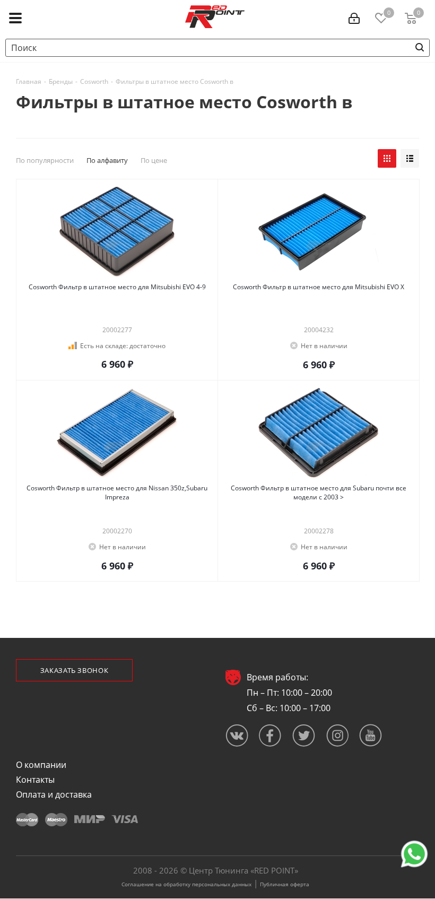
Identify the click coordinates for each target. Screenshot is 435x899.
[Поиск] (419, 47)
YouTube (370, 735)
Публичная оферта (284, 884)
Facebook (270, 735)
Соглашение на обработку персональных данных (186, 884)
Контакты (35, 779)
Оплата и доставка (54, 794)
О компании (41, 765)
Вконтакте (236, 735)
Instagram (337, 735)
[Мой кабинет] (356, 16)
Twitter (303, 735)
